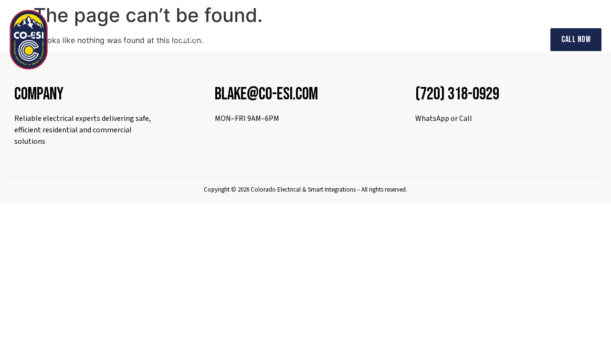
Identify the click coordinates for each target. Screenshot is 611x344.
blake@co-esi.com (266, 94)
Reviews (438, 39)
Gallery (399, 39)
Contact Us (516, 39)
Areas (353, 39)
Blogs (474, 39)
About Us (225, 39)
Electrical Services (286, 39)
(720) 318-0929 (457, 94)
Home (189, 39)
